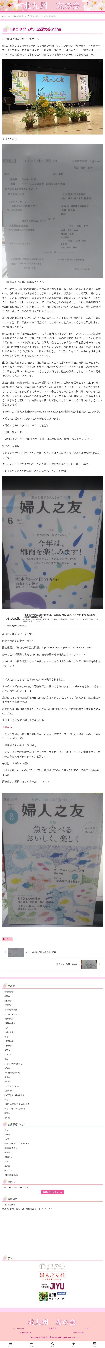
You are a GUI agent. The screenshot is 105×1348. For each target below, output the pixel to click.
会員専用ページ (26, 1332)
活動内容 (52, 1328)
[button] (97, 740)
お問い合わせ (78, 1332)
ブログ (87, 1328)
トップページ (18, 1328)
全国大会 (8, 939)
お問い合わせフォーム (52, 1192)
